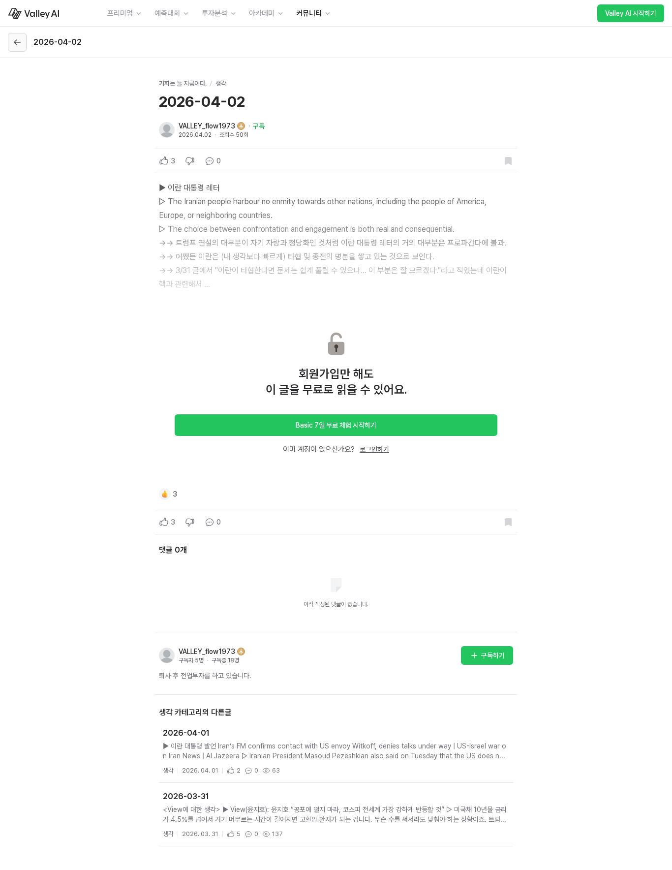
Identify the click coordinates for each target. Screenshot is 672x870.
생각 (220, 83)
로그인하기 (374, 449)
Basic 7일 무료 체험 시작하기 (336, 425)
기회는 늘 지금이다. (183, 83)
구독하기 (493, 655)
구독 (259, 126)
